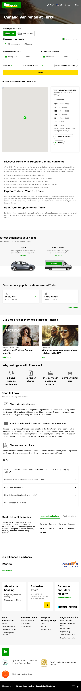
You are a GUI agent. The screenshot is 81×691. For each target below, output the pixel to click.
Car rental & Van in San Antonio (43, 532)
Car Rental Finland (18, 81)
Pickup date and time (12, 52)
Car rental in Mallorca (71, 524)
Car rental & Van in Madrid (62, 524)
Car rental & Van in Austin (71, 528)
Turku (29, 81)
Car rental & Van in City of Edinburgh (52, 528)
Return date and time (50, 52)
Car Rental (5, 81)
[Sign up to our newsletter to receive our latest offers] (47, 605)
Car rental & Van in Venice (43, 528)
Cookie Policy (41, 686)
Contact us (51, 686)
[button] (25, 117)
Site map (19, 686)
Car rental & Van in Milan (43, 524)
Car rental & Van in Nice (62, 528)
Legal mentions (28, 686)
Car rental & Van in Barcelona (52, 524)
